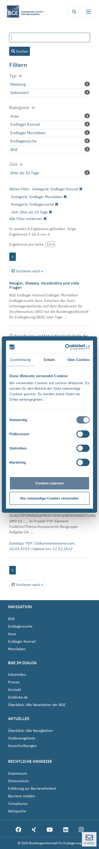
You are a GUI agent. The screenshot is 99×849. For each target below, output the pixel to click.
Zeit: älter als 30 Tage (29, 212)
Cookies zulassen (49, 483)
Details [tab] (49, 359)
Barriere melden (21, 796)
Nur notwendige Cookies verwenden (49, 498)
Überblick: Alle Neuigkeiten (30, 730)
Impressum (17, 773)
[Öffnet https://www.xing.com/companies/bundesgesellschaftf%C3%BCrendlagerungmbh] (34, 830)
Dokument (19, 92)
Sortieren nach (28, 271)
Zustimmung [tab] (20, 359)
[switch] (83, 434)
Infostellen (17, 674)
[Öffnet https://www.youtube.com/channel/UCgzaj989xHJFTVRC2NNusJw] (49, 830)
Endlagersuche (23, 141)
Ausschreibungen (22, 745)
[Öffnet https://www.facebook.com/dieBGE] (18, 830)
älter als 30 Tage (24, 172)
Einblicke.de (18, 697)
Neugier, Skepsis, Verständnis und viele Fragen (44, 285)
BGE (14, 149)
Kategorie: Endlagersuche (32, 204)
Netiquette (17, 811)
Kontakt (14, 689)
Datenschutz (18, 781)
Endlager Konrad (25, 124)
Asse (14, 116)
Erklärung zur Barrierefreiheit (32, 788)
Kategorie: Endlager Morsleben (36, 196)
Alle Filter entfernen (25, 218)
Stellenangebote (21, 738)
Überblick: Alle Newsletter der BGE (37, 704)
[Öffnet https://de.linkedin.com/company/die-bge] (66, 830)
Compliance (18, 803)
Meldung (18, 84)
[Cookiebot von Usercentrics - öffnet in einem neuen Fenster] (70, 347)
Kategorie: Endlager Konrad (55, 189)
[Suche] (74, 12)
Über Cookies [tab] (78, 359)
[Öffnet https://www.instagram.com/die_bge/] (81, 830)
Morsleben (17, 649)
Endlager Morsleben (28, 132)
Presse (14, 682)
